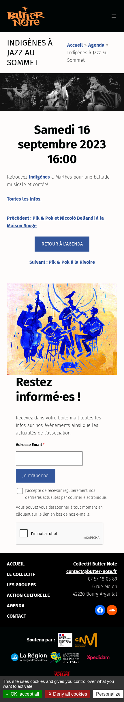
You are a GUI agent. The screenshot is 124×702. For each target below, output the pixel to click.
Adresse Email (30, 444)
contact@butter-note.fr (91, 571)
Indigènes (39, 177)
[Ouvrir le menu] (113, 15)
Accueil (75, 45)
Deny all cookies (69, 694)
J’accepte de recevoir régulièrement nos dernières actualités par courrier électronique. (66, 494)
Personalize (108, 694)
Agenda (96, 45)
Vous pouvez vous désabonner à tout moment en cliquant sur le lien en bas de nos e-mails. (59, 511)
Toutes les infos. (24, 199)
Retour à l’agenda (62, 244)
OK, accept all (24, 694)
